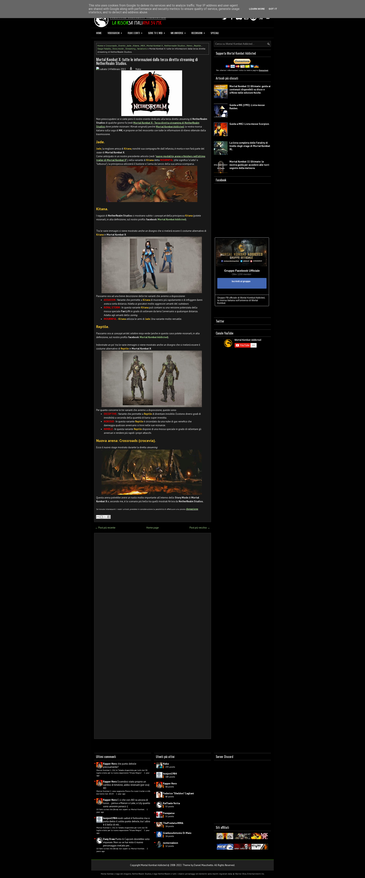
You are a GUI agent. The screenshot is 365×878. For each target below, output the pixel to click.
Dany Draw (109, 839)
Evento (121, 45)
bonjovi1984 (110, 818)
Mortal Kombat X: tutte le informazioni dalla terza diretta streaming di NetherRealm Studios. (147, 61)
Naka (166, 763)
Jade (129, 45)
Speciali (215, 33)
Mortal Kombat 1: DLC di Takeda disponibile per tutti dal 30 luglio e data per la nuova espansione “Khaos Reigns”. (122, 771)
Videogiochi (115, 33)
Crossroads (111, 45)
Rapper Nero (110, 763)
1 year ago (120, 793)
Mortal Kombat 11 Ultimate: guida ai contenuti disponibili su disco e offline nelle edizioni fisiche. (250, 89)
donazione (192, 509)
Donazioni (263, 70)
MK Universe (178, 33)
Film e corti (135, 33)
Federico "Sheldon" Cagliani (178, 793)
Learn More (257, 8)
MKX (143, 45)
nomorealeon (170, 843)
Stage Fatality (104, 48)
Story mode (118, 48)
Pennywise (169, 813)
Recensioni (198, 33)
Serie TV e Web (156, 33)
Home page (152, 527)
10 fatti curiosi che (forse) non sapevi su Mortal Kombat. (120, 809)
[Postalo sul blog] (101, 517)
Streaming (130, 48)
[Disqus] (152, 585)
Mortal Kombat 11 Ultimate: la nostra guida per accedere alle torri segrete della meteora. (249, 165)
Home (99, 33)
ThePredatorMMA (173, 823)
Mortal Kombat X (155, 45)
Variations (142, 48)
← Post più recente (105, 527)
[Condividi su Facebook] (109, 517)
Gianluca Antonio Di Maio (177, 833)
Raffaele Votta (171, 803)
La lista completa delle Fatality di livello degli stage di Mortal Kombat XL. (249, 146)
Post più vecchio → (200, 527)
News (189, 45)
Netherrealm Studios (174, 45)
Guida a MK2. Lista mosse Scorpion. (249, 124)
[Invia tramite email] (98, 517)
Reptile (197, 45)
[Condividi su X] (105, 517)
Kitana (136, 45)
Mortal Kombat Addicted (170, 126)
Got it (273, 8)
